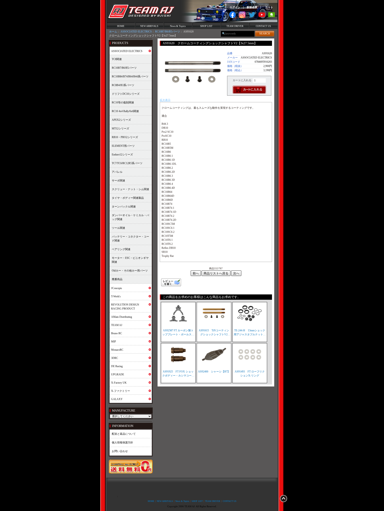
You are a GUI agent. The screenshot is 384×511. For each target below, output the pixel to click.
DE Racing (117, 366)
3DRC (114, 358)
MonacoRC (117, 349)
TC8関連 (117, 59)
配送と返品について (124, 433)
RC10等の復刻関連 (123, 102)
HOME (120, 26)
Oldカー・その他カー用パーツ (130, 270)
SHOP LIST (206, 26)
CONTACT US (263, 26)
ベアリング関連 (121, 249)
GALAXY (117, 399)
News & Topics (178, 26)
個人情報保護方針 (122, 442)
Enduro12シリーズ (122, 154)
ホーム (113, 31)
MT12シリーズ (120, 128)
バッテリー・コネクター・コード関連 (130, 238)
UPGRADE (117, 374)
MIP (113, 341)
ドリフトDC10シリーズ (126, 93)
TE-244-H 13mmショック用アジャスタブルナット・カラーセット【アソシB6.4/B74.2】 (250, 332)
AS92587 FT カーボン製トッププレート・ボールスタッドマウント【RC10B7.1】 (178, 332)
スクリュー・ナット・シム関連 (130, 189)
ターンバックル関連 (124, 206)
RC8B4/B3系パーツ (123, 85)
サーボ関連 (118, 180)
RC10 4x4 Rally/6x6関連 (125, 111)
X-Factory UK (119, 382)
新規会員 (252, 7)
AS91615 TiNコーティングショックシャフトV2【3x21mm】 (214, 332)
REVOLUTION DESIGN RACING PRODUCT (125, 306)
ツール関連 (118, 227)
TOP (283, 498)
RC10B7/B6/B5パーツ (167, 31)
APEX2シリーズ (121, 119)
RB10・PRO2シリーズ (125, 137)
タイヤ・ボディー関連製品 (128, 197)
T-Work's (116, 296)
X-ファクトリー (120, 390)
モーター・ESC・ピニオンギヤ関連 (130, 260)
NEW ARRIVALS (149, 26)
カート (269, 7)
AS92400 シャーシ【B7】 (214, 371)
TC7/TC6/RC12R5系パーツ (127, 163)
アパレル (117, 171)
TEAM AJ (116, 325)
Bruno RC (116, 333)
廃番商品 (117, 279)
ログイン (235, 7)
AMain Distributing (121, 316)
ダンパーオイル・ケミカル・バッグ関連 (130, 217)
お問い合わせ (120, 451)
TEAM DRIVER (234, 26)
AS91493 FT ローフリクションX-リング (250, 373)
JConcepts (116, 288)
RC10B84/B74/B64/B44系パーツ (130, 76)
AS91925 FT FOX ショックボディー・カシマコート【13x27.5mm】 (178, 374)
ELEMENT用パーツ (123, 145)
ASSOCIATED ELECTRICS (136, 31)
